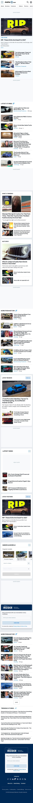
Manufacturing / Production (20, 111)
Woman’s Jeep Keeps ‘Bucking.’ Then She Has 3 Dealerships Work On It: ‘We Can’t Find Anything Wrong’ (23, 694)
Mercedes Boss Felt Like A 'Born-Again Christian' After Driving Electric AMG (22, 368)
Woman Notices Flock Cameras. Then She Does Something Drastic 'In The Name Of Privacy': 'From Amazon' (16, 712)
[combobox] (16, 563)
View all (28, 378)
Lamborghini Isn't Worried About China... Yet (21, 108)
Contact (23, 783)
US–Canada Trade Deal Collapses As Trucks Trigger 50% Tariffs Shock (22, 648)
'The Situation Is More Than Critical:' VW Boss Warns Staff (23, 63)
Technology (16, 164)
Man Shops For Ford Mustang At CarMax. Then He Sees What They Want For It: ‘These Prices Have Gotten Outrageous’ (23, 667)
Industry (15, 371)
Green (15, 119)
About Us (10, 783)
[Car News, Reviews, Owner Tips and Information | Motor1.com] (10, 2)
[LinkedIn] (13, 779)
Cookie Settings (20, 789)
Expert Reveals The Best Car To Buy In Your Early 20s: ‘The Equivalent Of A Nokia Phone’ (16, 728)
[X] (10, 779)
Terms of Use (24, 626)
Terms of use (28, 789)
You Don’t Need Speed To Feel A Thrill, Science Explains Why (23, 162)
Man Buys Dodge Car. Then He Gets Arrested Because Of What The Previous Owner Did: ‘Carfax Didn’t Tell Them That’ (16, 739)
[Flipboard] (15, 779)
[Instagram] (20, 779)
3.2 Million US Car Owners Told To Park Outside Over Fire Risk (22, 350)
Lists (2, 47)
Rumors (15, 326)
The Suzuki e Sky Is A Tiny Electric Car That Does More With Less (22, 153)
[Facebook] (8, 779)
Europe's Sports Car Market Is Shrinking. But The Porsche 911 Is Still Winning (23, 685)
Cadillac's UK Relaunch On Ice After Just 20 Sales (22, 324)
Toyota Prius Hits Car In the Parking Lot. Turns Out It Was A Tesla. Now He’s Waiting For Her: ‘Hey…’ (16, 723)
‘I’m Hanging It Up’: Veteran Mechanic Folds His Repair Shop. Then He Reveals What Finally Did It (15, 733)
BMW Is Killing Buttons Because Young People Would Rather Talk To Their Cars (23, 342)
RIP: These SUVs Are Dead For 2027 (13, 40)
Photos (26, 6)
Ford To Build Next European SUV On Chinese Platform (22, 359)
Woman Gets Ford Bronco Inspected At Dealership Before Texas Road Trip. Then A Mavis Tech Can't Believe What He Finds (16, 718)
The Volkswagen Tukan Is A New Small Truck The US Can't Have (23, 54)
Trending (16, 148)
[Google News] (17, 779)
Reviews (7, 6)
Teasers (17, 75)
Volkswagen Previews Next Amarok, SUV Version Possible (23, 73)
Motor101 (16, 128)
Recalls (15, 353)
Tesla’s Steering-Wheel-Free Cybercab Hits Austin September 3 (22, 316)
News (2, 6)
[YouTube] (22, 779)
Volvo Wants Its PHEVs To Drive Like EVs (23, 117)
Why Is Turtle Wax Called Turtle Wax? (23, 126)
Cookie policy (13, 789)
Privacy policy (5, 789)
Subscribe (16, 623)
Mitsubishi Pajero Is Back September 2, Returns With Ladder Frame (21, 134)
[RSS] (25, 779)
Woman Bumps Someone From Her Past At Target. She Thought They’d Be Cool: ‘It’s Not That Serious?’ (23, 333)
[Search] (28, 2)
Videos (21, 6)
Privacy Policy (16, 626)
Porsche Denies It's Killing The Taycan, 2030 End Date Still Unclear (22, 639)
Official (17, 56)
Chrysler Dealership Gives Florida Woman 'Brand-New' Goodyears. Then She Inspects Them (23, 676)
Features (13, 6)
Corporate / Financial (20, 66)
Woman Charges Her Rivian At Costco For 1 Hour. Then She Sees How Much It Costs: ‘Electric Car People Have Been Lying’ (23, 657)
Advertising (17, 783)
